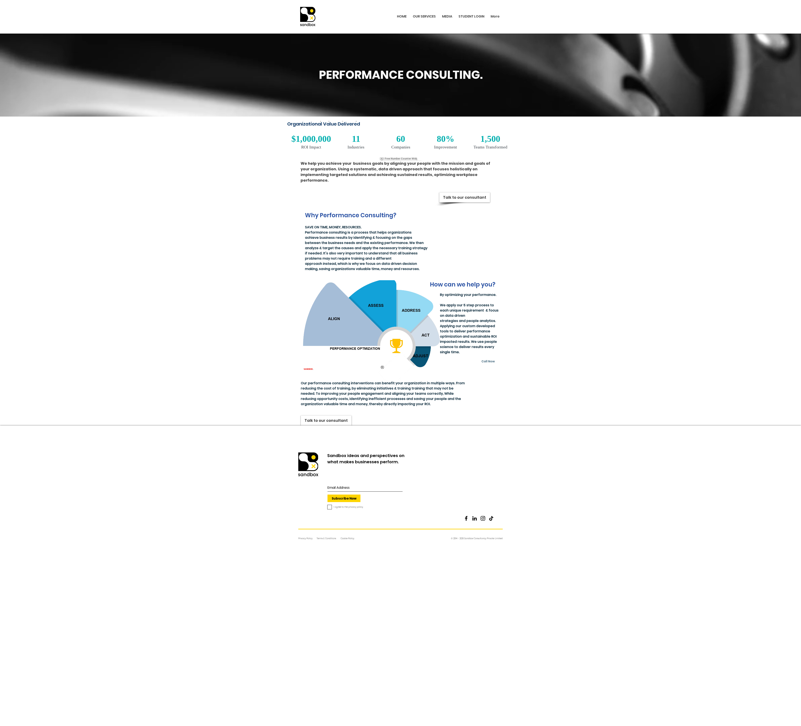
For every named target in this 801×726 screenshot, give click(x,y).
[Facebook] (466, 518)
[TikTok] (491, 518)
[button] (475, 538)
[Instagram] (483, 518)
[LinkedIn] (474, 518)
